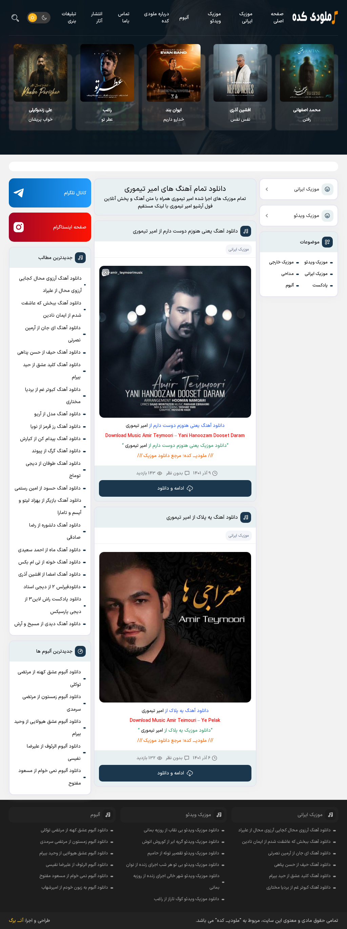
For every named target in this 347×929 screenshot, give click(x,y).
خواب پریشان (40, 115)
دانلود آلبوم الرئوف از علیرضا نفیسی (54, 752)
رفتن (307, 115)
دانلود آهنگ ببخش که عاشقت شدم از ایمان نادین (51, 309)
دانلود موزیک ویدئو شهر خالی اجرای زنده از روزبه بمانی (176, 882)
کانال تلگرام (75, 193)
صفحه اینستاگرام (69, 227)
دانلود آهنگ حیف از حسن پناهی (49, 352)
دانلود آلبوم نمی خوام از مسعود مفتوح (49, 777)
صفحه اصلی (277, 18)
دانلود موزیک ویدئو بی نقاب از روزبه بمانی (181, 830)
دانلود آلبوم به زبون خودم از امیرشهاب (74, 887)
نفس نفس (240, 115)
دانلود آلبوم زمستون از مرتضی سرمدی (51, 703)
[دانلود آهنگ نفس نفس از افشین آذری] (240, 73)
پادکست (320, 285)
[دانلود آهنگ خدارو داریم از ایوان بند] (174, 73)
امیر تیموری (137, 425)
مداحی (287, 274)
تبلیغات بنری (69, 18)
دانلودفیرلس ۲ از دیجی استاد (52, 587)
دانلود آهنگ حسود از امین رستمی (48, 488)
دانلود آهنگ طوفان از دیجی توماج (53, 469)
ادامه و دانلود (170, 488)
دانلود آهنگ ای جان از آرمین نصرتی (53, 334)
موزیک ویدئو (214, 18)
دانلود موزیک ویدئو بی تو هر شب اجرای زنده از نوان (172, 865)
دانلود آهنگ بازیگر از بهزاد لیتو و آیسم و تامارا (50, 506)
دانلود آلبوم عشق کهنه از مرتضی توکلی (49, 678)
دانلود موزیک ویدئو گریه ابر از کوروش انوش (180, 841)
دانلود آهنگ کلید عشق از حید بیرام (52, 371)
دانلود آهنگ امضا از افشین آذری (49, 574)
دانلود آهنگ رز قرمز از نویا (55, 426)
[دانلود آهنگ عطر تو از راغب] (107, 73)
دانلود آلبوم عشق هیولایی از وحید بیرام (47, 727)
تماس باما (123, 18)
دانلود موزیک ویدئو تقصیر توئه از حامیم (183, 853)
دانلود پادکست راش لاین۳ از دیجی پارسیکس (53, 605)
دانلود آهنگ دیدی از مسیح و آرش (47, 624)
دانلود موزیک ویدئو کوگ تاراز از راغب (186, 899)
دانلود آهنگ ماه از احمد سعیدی (49, 550)
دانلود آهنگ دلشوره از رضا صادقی (55, 531)
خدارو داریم (173, 115)
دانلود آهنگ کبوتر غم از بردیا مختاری (53, 396)
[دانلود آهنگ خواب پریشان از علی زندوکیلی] (40, 73)
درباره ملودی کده (156, 18)
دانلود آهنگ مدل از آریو (57, 414)
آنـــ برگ (16, 920)
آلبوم (184, 17)
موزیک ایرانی (245, 18)
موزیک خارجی (281, 262)
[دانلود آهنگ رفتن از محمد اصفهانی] (307, 73)
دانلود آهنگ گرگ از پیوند (56, 451)
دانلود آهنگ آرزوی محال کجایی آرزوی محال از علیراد (50, 284)
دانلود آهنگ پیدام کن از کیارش (50, 438)
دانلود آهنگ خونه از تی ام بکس (49, 562)
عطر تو (107, 115)
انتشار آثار (96, 18)
